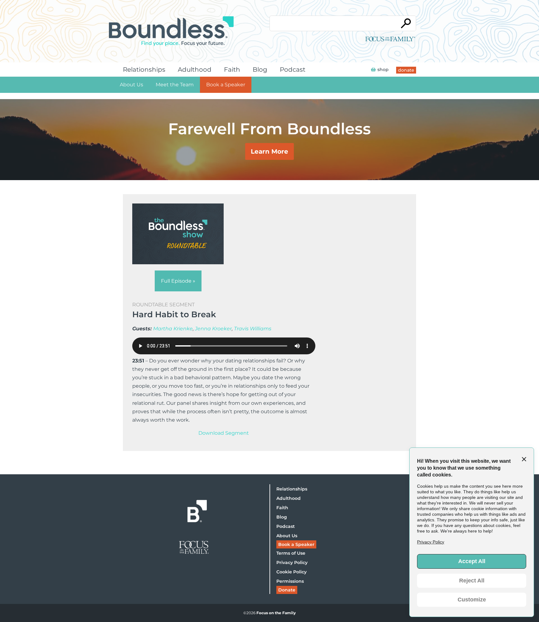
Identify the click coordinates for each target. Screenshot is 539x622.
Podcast (292, 69)
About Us (131, 85)
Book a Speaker (225, 85)
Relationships (144, 69)
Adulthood (194, 69)
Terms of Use (290, 553)
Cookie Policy (291, 572)
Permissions (290, 581)
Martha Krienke (173, 329)
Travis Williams (252, 329)
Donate (286, 590)
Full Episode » (178, 281)
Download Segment (223, 433)
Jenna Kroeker (213, 329)
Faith (232, 69)
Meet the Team (175, 85)
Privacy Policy (292, 562)
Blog (260, 69)
